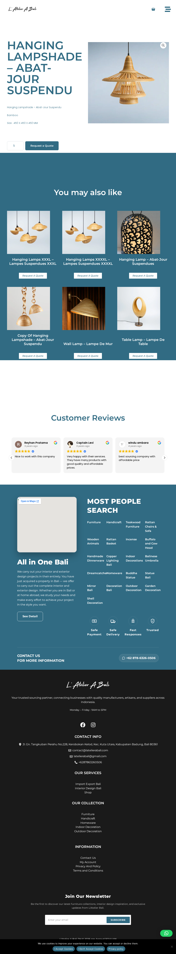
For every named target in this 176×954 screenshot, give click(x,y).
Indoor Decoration (88, 827)
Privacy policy (116, 948)
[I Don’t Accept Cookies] (171, 946)
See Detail (30, 616)
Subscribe (118, 919)
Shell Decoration (95, 600)
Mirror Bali (91, 588)
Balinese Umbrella (151, 558)
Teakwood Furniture (133, 524)
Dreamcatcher (97, 573)
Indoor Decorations (134, 558)
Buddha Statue (131, 575)
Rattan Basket (111, 541)
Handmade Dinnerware (95, 558)
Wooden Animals (93, 541)
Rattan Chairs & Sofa (151, 527)
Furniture (94, 522)
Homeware (114, 573)
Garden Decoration (153, 588)
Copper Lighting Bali (112, 561)
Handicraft (114, 522)
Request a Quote (41, 145)
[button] (163, 45)
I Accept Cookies (63, 948)
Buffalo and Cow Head (151, 544)
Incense (131, 539)
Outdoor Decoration (133, 588)
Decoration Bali (114, 588)
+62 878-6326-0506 (141, 658)
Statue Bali (150, 575)
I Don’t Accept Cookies (90, 948)
